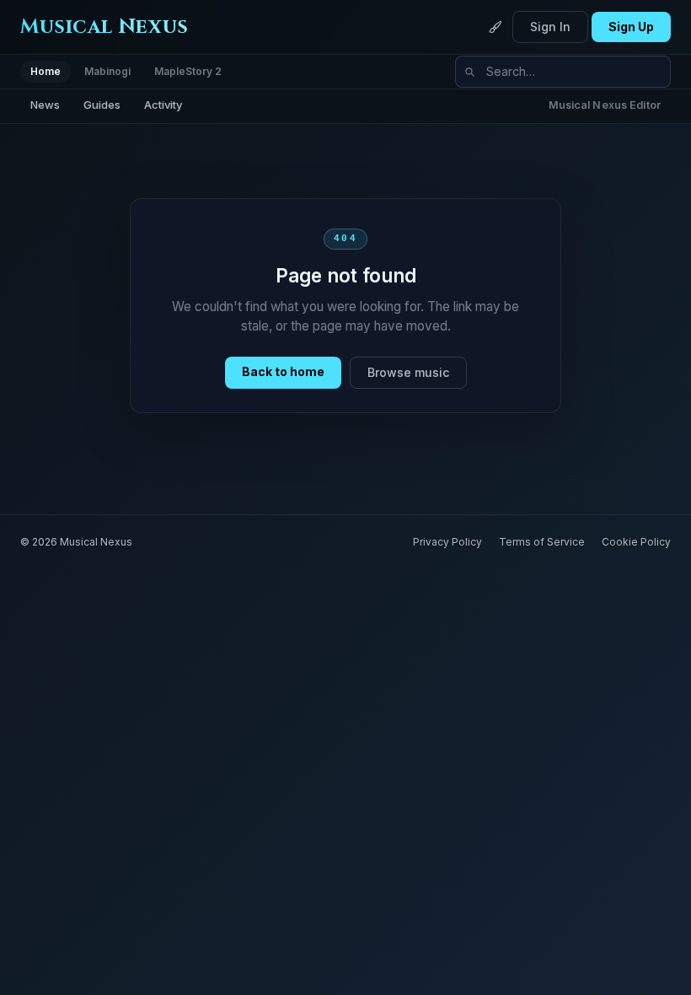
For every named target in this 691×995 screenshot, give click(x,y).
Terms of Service (542, 541)
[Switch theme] (495, 26)
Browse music (408, 372)
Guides (102, 104)
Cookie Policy (636, 541)
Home (45, 71)
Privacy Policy (447, 541)
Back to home (283, 371)
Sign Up (631, 26)
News (45, 104)
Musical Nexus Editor (605, 105)
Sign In (550, 26)
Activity (163, 104)
